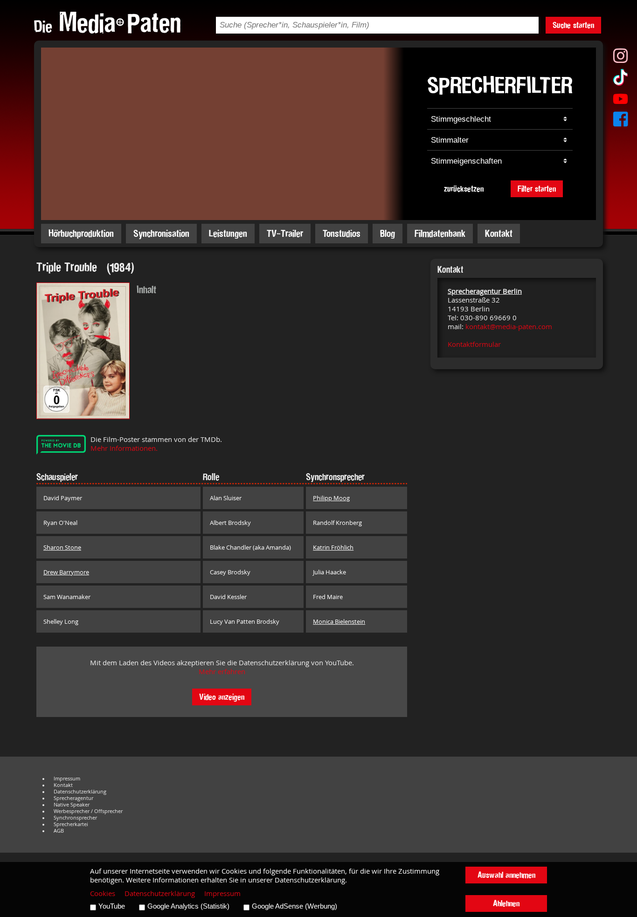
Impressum (67, 778)
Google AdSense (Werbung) (294, 906)
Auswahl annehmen (506, 875)
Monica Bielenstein (339, 621)
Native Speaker (72, 804)
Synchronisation (161, 233)
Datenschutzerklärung (80, 791)
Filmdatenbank (440, 233)
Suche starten (573, 25)
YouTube (111, 906)
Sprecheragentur (73, 798)
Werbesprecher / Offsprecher (88, 811)
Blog (387, 233)
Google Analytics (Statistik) (188, 906)
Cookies (102, 893)
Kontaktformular (474, 344)
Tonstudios (341, 233)
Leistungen (228, 233)
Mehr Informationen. (124, 448)
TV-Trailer (285, 233)
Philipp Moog (331, 498)
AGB (59, 830)
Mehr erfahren (222, 671)
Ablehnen (506, 903)
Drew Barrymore (66, 572)
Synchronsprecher (75, 817)
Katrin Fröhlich (333, 547)
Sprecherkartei (71, 824)
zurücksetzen (464, 188)
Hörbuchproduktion (81, 233)
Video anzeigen (221, 697)
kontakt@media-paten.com (508, 326)
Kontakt (498, 233)
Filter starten (537, 188)
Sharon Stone (62, 547)
